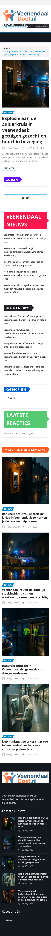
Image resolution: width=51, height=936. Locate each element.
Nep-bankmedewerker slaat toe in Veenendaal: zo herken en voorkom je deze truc (25, 275)
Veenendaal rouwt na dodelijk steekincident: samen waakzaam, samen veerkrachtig (24, 252)
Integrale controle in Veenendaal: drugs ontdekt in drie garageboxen (23, 669)
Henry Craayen (13, 148)
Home (7, 48)
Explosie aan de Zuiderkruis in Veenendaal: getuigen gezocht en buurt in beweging (24, 130)
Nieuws (11, 397)
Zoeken (12, 179)
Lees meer (9, 168)
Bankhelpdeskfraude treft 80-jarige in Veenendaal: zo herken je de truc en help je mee (25, 238)
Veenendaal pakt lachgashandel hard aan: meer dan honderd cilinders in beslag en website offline (24, 289)
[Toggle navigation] (25, 37)
